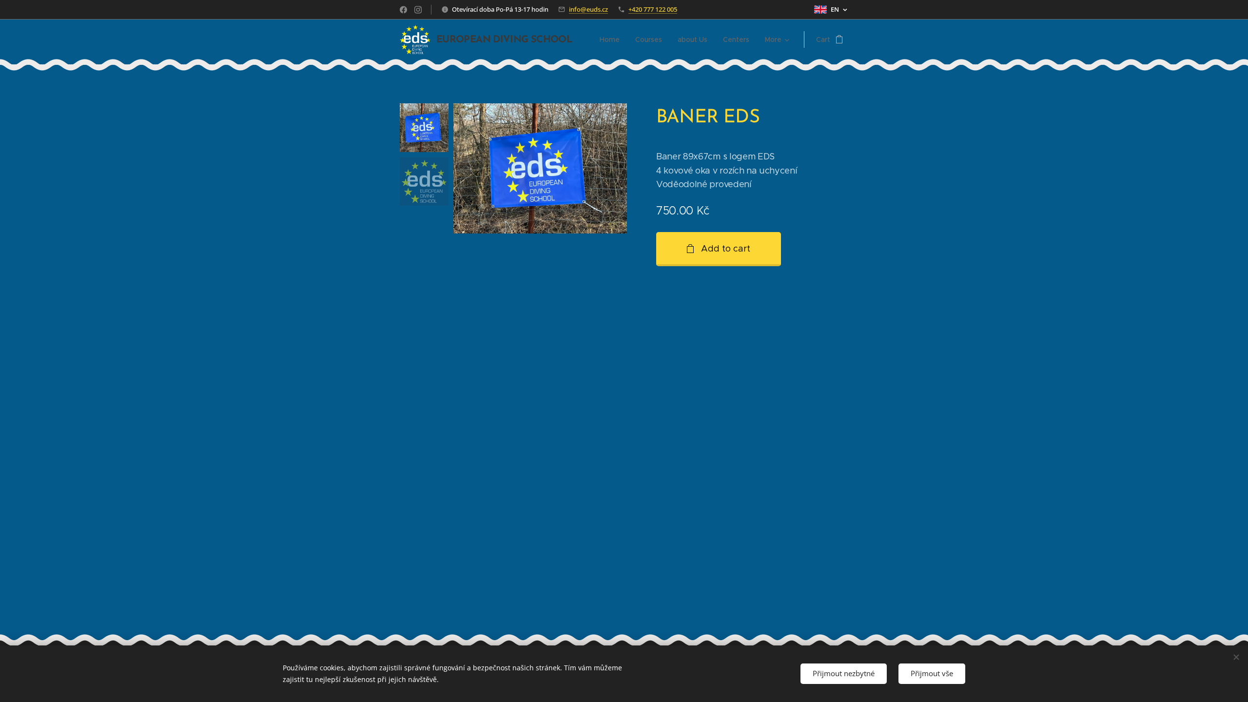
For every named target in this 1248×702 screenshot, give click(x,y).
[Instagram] (418, 9)
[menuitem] (612, 39)
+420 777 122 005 (652, 9)
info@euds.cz (588, 9)
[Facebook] (403, 9)
